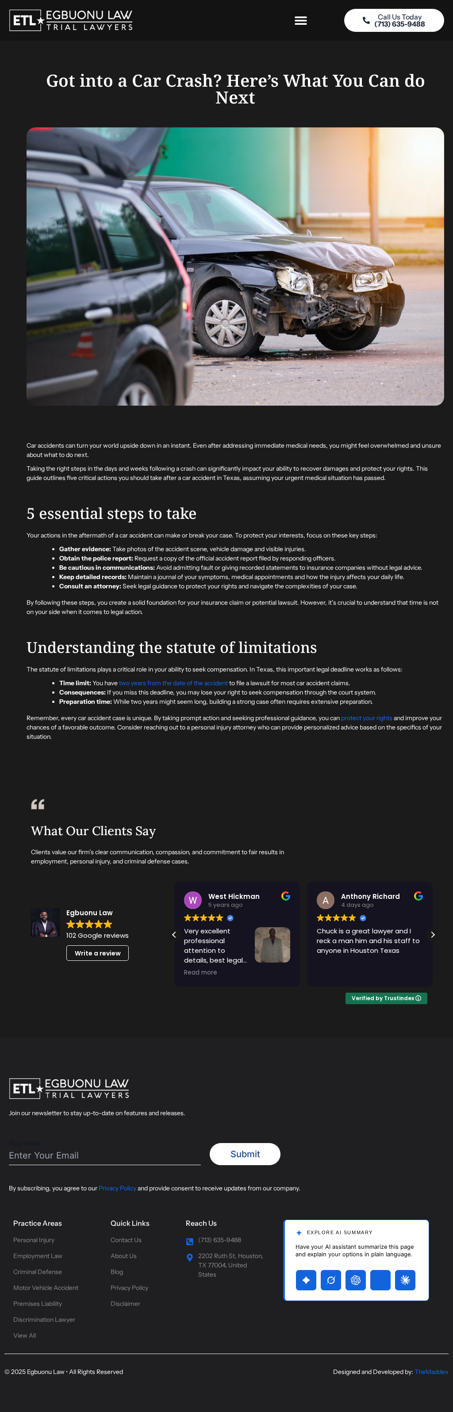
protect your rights (366, 718)
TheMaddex (432, 1372)
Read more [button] (200, 973)
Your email (24, 1143)
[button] (301, 21)
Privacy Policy (117, 1188)
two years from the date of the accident (173, 683)
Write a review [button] (98, 953)
